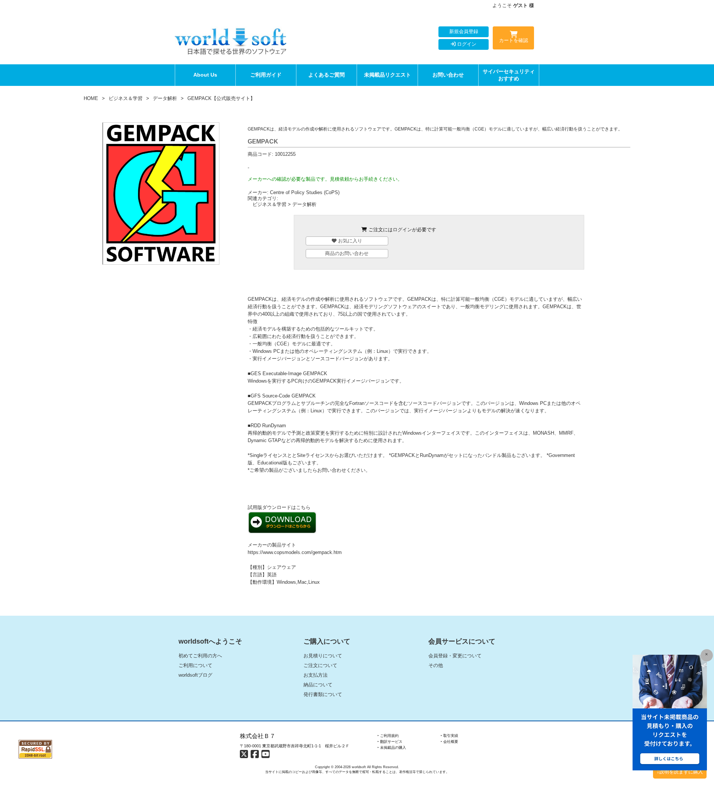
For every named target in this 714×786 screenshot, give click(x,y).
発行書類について (322, 694)
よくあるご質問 (326, 75)
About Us (205, 75)
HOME (91, 98)
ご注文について (320, 665)
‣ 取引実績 (449, 736)
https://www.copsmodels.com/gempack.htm (295, 552)
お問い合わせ (448, 75)
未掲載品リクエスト (387, 75)
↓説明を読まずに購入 (680, 771)
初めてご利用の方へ (200, 655)
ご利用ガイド (266, 75)
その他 (435, 665)
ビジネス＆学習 (125, 98)
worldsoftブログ (195, 675)
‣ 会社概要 (449, 742)
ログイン (466, 44)
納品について (317, 684)
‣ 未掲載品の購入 (391, 747)
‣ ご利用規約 (388, 736)
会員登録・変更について (455, 655)
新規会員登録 (463, 31)
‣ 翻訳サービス (389, 742)
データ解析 (165, 98)
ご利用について (195, 665)
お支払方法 (315, 675)
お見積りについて (322, 655)
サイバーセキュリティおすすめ (509, 74)
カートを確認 (513, 40)
